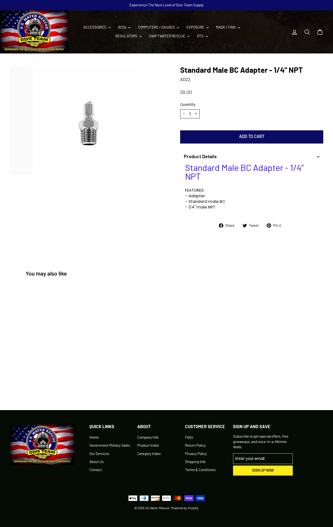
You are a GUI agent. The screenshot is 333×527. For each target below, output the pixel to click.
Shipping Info (195, 462)
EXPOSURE (195, 27)
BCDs (122, 27)
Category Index (149, 454)
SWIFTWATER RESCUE (167, 36)
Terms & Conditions (200, 470)
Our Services (99, 454)
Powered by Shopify (184, 508)
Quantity (188, 104)
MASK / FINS (226, 27)
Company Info (147, 437)
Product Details (200, 156)
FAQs (189, 437)
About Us (96, 462)
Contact (95, 470)
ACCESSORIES (95, 27)
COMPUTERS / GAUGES (157, 27)
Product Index (148, 445)
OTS (200, 36)
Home (94, 437)
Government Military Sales (109, 445)
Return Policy (195, 445)
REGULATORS (126, 36)
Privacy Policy (196, 454)
